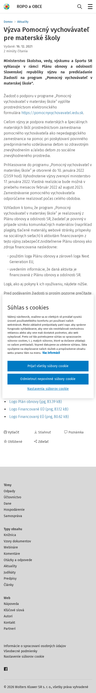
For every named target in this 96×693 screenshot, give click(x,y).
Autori (8, 616)
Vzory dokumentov (17, 541)
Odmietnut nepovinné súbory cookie (47, 379)
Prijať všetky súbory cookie (48, 366)
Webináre (11, 547)
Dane (7, 504)
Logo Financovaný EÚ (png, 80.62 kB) (38, 416)
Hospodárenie (14, 510)
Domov (8, 21)
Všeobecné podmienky (20, 651)
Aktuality (22, 21)
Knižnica (10, 535)
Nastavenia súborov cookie (48, 389)
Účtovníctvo (12, 497)
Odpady (9, 491)
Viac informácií (51, 352)
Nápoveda (11, 604)
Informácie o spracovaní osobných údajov (35, 646)
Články (9, 585)
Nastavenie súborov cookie (24, 657)
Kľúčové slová (14, 610)
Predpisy (10, 579)
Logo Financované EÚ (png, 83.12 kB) (38, 409)
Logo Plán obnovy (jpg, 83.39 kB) (35, 401)
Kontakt (9, 623)
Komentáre (12, 554)
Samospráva (13, 516)
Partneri (10, 629)
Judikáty (10, 572)
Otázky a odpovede (18, 560)
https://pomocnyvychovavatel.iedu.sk (52, 113)
